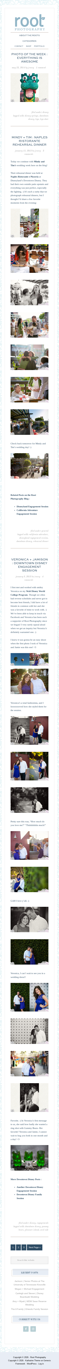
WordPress (32, 1364)
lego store (44, 119)
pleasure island (32, 1230)
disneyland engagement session (33, 538)
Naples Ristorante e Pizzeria (25, 176)
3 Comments (34, 152)
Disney (45, 112)
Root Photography (38, 1357)
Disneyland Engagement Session (32, 506)
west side (44, 1230)
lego (37, 119)
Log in (41, 1364)
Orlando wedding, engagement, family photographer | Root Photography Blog (29, 24)
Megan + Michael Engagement (29, 1289)
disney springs (31, 116)
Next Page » (35, 1247)
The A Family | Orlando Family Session (29, 1309)
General (45, 531)
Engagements (42, 1223)
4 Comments (33, 578)
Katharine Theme (32, 1360)
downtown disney (24, 541)
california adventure (38, 534)
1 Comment (41, 68)
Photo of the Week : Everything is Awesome (29, 58)
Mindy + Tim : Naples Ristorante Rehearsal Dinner (30, 141)
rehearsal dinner (40, 541)
